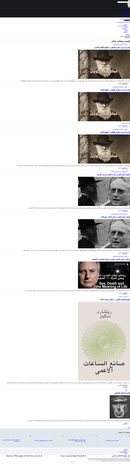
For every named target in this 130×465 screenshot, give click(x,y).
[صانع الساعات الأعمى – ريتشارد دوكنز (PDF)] (104, 380)
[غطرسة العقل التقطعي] (120, 418)
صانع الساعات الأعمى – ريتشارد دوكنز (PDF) (115, 299)
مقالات (125, 390)
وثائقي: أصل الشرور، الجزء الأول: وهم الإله (115, 217)
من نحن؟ (125, 450)
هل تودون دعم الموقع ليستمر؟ (123, 22)
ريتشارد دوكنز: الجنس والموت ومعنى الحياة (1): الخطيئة (111, 259)
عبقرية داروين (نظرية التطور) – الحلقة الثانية (115, 90)
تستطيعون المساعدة (65, 459)
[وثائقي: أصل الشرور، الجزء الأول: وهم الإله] (104, 248)
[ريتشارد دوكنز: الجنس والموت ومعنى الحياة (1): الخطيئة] (104, 288)
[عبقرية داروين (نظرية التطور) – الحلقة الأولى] (104, 163)
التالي (128, 427)
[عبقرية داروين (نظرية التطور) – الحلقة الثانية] (104, 120)
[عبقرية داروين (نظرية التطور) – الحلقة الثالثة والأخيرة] (104, 78)
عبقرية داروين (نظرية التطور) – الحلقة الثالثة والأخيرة (112, 47)
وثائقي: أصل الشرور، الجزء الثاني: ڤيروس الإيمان (113, 174)
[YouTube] (126, 20)
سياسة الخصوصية (123, 451)
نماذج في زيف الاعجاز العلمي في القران (43, 440)
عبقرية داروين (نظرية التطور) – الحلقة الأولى (115, 132)
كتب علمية (121, 296)
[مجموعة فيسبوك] (124, 20)
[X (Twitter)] (127, 20)
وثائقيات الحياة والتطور (118, 44)
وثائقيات (125, 44)
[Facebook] (129, 20)
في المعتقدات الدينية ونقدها (121, 171)
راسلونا (125, 453)
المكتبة (125, 296)
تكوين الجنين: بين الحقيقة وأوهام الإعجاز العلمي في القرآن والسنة (77, 440)
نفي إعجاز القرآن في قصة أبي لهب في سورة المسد (11, 440)
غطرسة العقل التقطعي (122, 393)
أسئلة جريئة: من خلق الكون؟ (112, 440)
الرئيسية (125, 449)
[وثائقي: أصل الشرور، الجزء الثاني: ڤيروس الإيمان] (104, 205)
